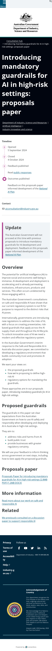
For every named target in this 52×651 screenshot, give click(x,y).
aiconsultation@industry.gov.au (21, 208)
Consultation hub (15, 41)
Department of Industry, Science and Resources (24, 122)
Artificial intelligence (11, 126)
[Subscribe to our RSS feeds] (45, 548)
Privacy (7, 542)
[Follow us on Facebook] (19, 548)
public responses (22, 172)
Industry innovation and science (17, 129)
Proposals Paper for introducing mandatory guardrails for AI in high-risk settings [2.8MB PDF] (25, 479)
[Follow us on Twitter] (32, 548)
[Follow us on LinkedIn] (39, 548)
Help (5, 564)
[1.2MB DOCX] (14, 482)
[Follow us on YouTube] (25, 548)
